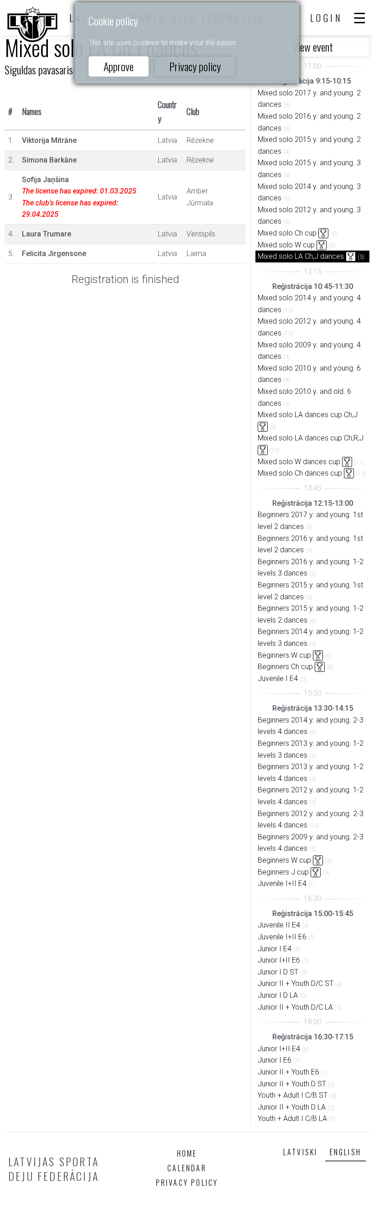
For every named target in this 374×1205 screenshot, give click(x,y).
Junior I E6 (274, 1060)
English (345, 1152)
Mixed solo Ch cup (287, 233)
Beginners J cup (283, 872)
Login (326, 18)
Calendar (187, 1168)
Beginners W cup (284, 655)
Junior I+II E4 (279, 1048)
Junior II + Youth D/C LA (295, 1007)
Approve (119, 66)
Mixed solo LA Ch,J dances (301, 256)
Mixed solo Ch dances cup (300, 473)
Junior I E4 (274, 948)
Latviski (300, 1152)
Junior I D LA (278, 995)
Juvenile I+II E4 (282, 883)
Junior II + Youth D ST (292, 1083)
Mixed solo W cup (286, 245)
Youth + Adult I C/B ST (292, 1095)
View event (312, 46)
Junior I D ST (278, 972)
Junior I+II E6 (279, 960)
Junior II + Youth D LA (292, 1107)
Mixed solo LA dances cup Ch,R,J (311, 438)
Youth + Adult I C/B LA (292, 1118)
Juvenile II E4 (279, 925)
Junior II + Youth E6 (288, 1072)
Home (187, 1153)
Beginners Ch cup (285, 666)
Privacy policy (195, 66)
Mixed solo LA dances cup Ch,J (308, 414)
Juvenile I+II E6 (282, 937)
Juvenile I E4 (278, 678)
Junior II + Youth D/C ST (295, 983)
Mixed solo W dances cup (299, 461)
